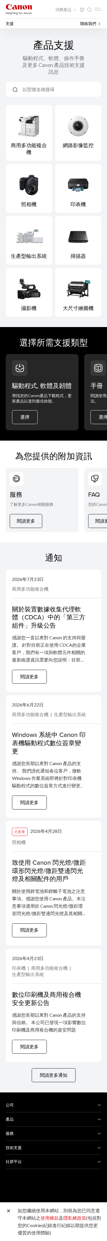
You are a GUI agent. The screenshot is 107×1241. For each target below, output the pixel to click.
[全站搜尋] (89, 9)
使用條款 (50, 1218)
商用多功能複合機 (30, 588)
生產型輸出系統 (70, 714)
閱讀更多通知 (53, 1075)
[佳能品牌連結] (19, 9)
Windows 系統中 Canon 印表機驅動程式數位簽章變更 (49, 742)
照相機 (19, 842)
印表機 (19, 968)
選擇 (24, 417)
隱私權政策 (74, 1218)
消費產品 (63, 9)
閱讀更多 (26, 520)
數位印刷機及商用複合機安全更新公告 (46, 998)
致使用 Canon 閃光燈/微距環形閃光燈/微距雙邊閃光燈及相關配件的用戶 (49, 870)
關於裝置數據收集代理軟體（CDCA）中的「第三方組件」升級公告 (48, 617)
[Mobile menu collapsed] (97, 9)
